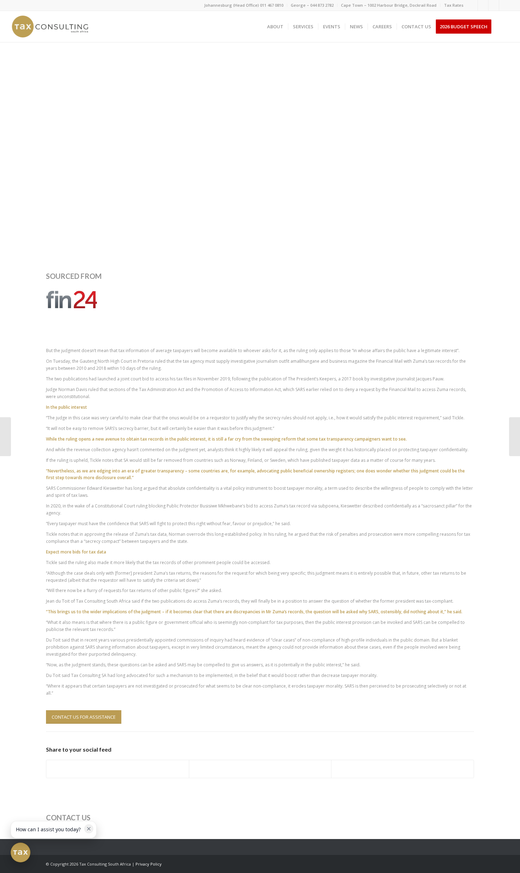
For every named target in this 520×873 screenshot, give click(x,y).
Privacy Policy (148, 864)
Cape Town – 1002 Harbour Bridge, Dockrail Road (389, 5)
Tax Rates (453, 5)
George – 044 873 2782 (312, 5)
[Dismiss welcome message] (88, 828)
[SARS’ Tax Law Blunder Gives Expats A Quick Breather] (5, 436)
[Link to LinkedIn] (483, 5)
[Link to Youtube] (504, 5)
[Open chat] (20, 852)
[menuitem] (244, 5)
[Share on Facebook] (117, 769)
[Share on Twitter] (260, 769)
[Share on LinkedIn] (402, 769)
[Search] (503, 26)
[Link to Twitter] (494, 5)
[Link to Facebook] (472, 5)
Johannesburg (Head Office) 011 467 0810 (243, 5)
